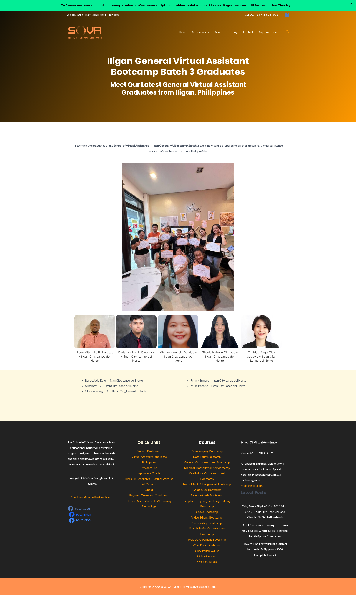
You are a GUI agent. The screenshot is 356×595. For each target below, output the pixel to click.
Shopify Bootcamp (207, 550)
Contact (248, 32)
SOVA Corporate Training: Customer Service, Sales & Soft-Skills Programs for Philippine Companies (265, 530)
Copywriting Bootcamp (207, 523)
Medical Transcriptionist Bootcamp (207, 468)
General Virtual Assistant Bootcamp (207, 462)
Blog (235, 32)
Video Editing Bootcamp (207, 517)
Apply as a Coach (269, 32)
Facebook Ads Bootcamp (207, 495)
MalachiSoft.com (252, 485)
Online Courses (207, 556)
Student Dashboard (149, 451)
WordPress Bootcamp (207, 545)
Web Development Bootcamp (207, 539)
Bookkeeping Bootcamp (207, 451)
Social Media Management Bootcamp (207, 484)
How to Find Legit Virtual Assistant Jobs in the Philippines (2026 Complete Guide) (265, 549)
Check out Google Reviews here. (91, 497)
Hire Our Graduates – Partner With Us (149, 478)
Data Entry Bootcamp (207, 456)
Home (182, 32)
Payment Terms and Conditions (149, 495)
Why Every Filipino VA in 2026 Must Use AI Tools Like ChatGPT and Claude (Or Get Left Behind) (265, 511)
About (218, 32)
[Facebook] (287, 14)
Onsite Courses (207, 561)
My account (149, 468)
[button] (207, 31)
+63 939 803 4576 (266, 14)
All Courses (199, 32)
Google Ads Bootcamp (207, 489)
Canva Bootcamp (207, 512)
